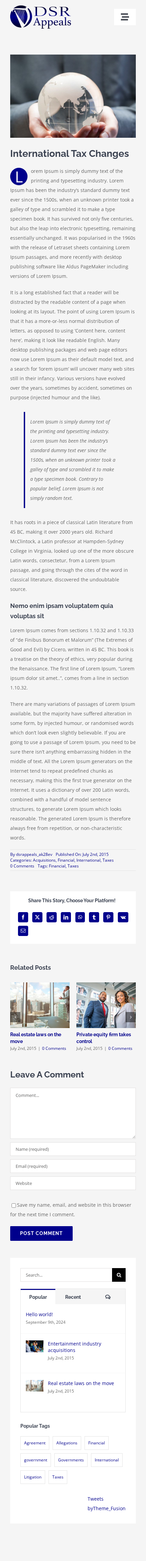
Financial (96, 1443)
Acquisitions (44, 860)
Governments (71, 1460)
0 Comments (22, 866)
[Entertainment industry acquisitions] (34, 1345)
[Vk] (123, 917)
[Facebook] (23, 917)
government (35, 1460)
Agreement (34, 1443)
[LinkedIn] (66, 917)
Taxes (57, 1477)
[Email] (23, 931)
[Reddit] (51, 917)
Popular (38, 1297)
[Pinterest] (108, 917)
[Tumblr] (94, 917)
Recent (73, 1297)
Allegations (66, 1443)
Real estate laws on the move (81, 1383)
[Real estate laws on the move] (34, 1384)
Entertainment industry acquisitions (74, 1346)
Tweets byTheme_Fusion (107, 1504)
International (107, 1460)
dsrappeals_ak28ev (34, 854)
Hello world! (39, 1314)
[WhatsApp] (80, 917)
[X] (37, 917)
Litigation (32, 1477)
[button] (15, 1017)
